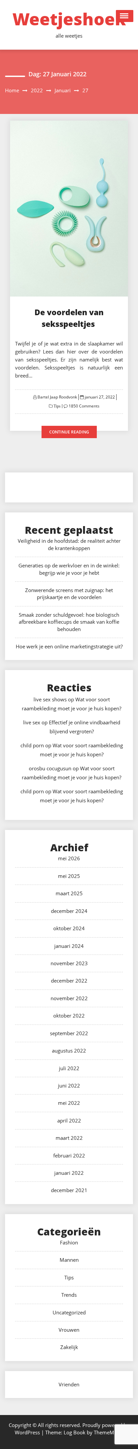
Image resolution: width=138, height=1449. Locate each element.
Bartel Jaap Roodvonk (57, 397)
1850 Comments (84, 406)
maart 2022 (69, 1137)
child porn (32, 745)
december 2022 (69, 980)
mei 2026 (69, 858)
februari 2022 (69, 1155)
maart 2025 (69, 893)
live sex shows (50, 699)
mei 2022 (69, 1102)
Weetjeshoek (69, 19)
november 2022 (69, 998)
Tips (57, 406)
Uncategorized (69, 1312)
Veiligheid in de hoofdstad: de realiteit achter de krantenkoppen (69, 544)
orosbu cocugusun (50, 768)
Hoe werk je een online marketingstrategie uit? (69, 646)
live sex (31, 722)
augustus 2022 (69, 1050)
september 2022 (69, 1033)
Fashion (69, 1242)
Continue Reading (69, 432)
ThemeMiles (108, 1432)
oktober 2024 (69, 928)
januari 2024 (69, 946)
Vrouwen (69, 1329)
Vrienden (69, 1384)
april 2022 (69, 1120)
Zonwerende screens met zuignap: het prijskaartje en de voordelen (69, 593)
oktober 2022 (69, 1015)
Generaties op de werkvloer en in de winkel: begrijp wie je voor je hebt (69, 569)
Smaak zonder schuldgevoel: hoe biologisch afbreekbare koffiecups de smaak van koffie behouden (69, 621)
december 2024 (69, 911)
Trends (69, 1294)
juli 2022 (69, 1068)
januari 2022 (69, 1172)
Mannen (69, 1259)
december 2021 (69, 1190)
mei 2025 (69, 876)
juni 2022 (69, 1085)
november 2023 (69, 963)
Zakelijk (69, 1347)
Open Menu (124, 16)
